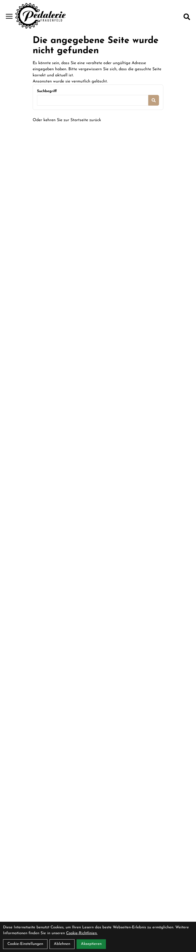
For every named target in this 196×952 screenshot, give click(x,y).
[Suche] (187, 17)
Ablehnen (62, 944)
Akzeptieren (91, 944)
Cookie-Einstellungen (25, 944)
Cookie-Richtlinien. (81, 933)
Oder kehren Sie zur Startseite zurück (67, 120)
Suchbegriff (47, 91)
